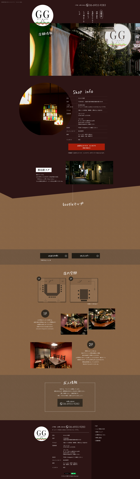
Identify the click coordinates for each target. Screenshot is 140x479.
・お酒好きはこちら (99, 435)
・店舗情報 (97, 440)
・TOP (96, 426)
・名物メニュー (98, 432)
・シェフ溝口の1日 (99, 429)
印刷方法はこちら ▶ (46, 260)
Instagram (83, 124)
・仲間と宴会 (98, 437)
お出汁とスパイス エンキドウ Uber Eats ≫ (86, 147)
